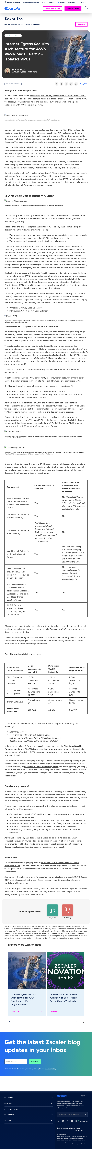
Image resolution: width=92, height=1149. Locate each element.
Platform (8, 1098)
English (82, 1096)
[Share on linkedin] (71, 84)
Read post (15, 1012)
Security (73, 1128)
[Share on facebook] (61, 84)
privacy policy (50, 1069)
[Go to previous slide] (82, 1022)
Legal (68, 1128)
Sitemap (59, 1128)
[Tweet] (66, 84)
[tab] (86, 8)
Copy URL (84, 84)
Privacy (64, 1128)
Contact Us (71, 2)
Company (8, 1103)
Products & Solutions (13, 36)
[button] (52, 911)
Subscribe (34, 1061)
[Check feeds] (76, 84)
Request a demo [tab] (73, 9)
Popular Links (11, 1109)
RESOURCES (9, 1115)
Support (8, 1121)
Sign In (82, 2)
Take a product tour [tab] (53, 9)
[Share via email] (57, 84)
